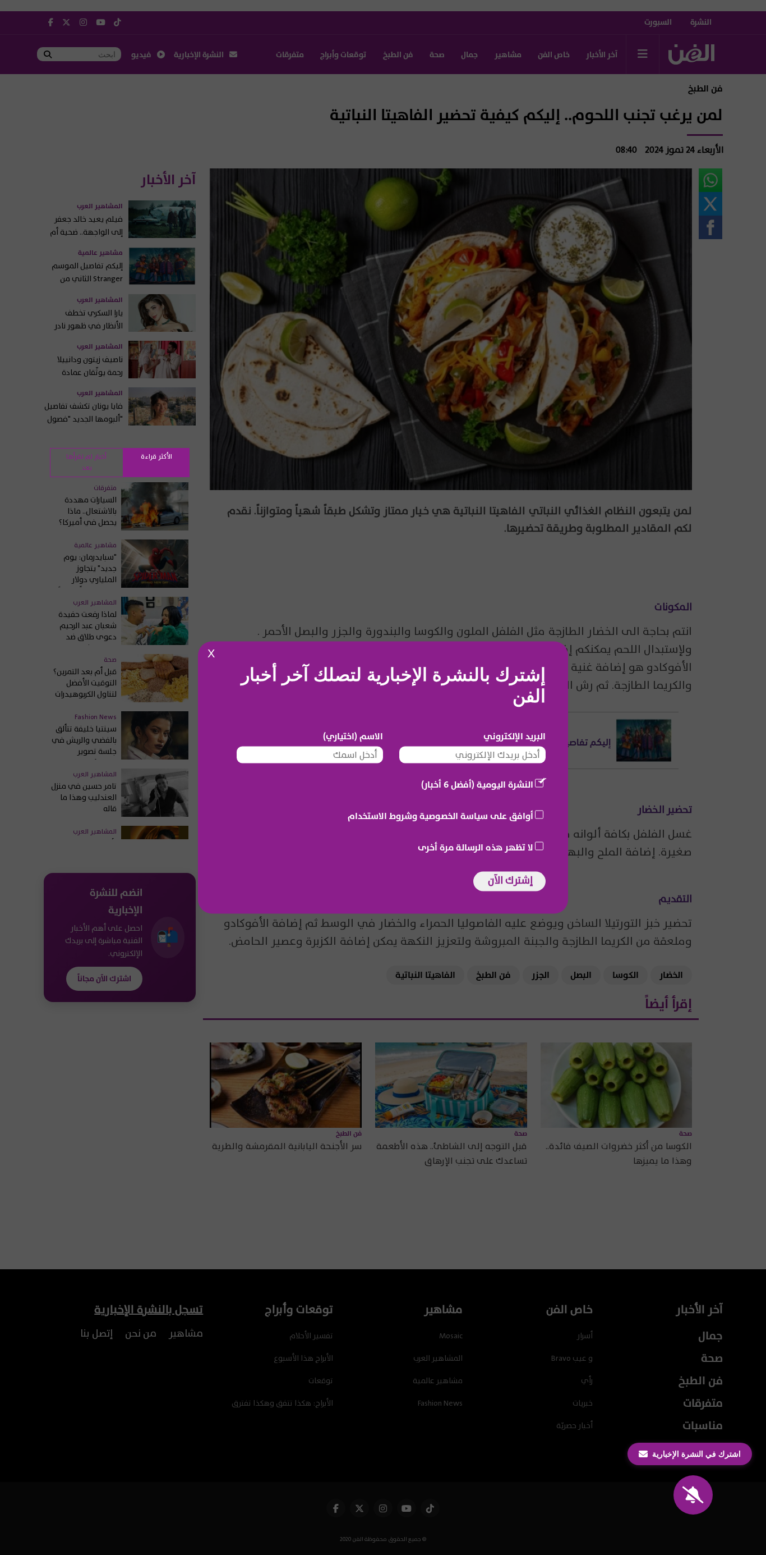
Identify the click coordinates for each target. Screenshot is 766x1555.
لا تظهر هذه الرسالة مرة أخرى (475, 847)
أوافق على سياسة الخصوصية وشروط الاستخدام (440, 816)
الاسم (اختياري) (353, 736)
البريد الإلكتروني (514, 736)
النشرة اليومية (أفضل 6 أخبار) (477, 785)
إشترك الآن (510, 880)
